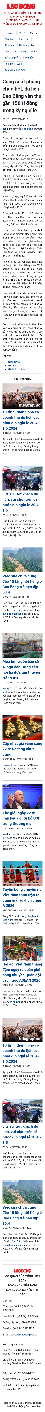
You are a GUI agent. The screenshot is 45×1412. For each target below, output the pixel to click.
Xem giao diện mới (14, 69)
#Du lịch (12, 365)
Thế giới (8, 63)
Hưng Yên (7, 688)
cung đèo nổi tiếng (12, 613)
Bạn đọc (35, 45)
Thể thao (9, 39)
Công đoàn (10, 51)
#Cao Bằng (14, 361)
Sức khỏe (28, 57)
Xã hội (22, 33)
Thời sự (23, 45)
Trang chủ (9, 33)
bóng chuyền (13, 1001)
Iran (4, 834)
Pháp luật (9, 45)
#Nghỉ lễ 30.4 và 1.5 (18, 369)
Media (33, 33)
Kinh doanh (24, 39)
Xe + (19, 63)
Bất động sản (11, 57)
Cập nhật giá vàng (12, 765)
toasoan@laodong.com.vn (24, 1334)
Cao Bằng (27, 128)
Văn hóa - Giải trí (29, 51)
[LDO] (22, 396)
